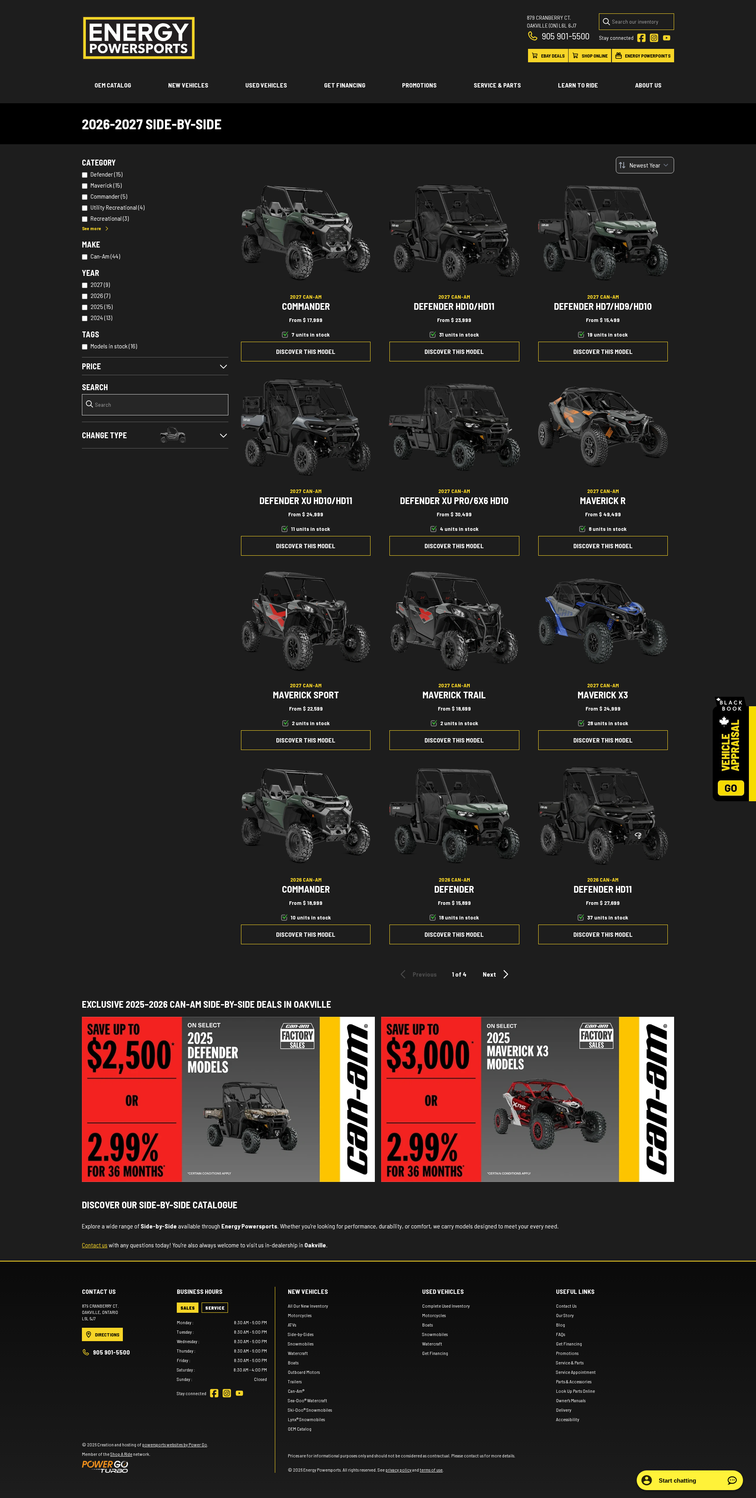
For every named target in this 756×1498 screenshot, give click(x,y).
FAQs (560, 1334)
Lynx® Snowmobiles (306, 1419)
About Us (648, 85)
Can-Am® (296, 1391)
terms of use (431, 1469)
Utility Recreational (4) (118, 207)
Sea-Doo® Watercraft (307, 1400)
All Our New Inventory (308, 1305)
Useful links (575, 1291)
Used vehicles (266, 85)
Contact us (94, 1245)
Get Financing (344, 85)
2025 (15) (102, 306)
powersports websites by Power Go (174, 1444)
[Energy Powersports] (139, 38)
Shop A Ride (121, 1454)
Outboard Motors (304, 1372)
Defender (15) (106, 174)
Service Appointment (576, 1372)
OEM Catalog (112, 85)
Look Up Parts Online (575, 1391)
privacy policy (398, 1469)
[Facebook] (641, 38)
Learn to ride (578, 85)
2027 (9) (100, 284)
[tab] (187, 1308)
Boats (293, 1362)
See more (91, 228)
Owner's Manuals (571, 1400)
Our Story (565, 1315)
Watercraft (298, 1353)
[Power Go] (145, 1466)
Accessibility (567, 1419)
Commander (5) (109, 196)
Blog (560, 1324)
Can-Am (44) (105, 256)
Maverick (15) (106, 185)
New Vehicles (188, 85)
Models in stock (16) (114, 346)
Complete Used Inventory (446, 1305)
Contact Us (566, 1305)
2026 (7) (100, 295)
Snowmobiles (300, 1343)
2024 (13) (101, 317)
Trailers (295, 1381)
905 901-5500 (565, 35)
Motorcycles (299, 1315)
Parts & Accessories (573, 1381)
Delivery (563, 1409)
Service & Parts (497, 85)
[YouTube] (666, 38)
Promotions (419, 85)
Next (489, 974)
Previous (425, 974)
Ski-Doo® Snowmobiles (310, 1409)
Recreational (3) (110, 218)
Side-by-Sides (300, 1334)
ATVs (292, 1324)
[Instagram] (654, 38)
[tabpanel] (222, 1350)
